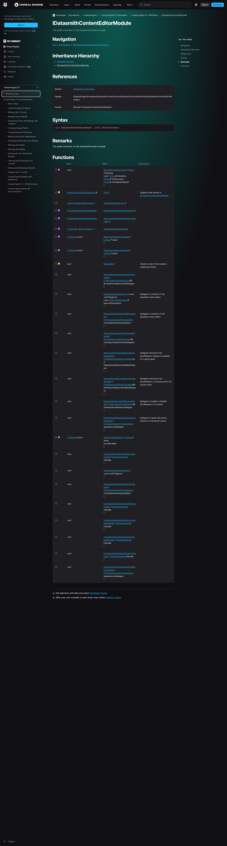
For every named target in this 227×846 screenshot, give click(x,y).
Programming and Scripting (20, 132)
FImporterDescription (84, 203)
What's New (13, 104)
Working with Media (16, 149)
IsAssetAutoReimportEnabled (116, 250)
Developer (61, 15)
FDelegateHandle (120, 457)
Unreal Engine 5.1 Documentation (17, 99)
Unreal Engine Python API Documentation (19, 190)
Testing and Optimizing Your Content (20, 162)
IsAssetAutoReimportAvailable (117, 237)
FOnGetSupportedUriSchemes (117, 339)
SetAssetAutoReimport (114, 437)
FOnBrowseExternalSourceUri (117, 280)
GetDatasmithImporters (114, 203)
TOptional (71, 229)
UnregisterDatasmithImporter (116, 470)
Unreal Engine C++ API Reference (23, 184)
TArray (70, 203)
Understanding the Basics (19, 108)
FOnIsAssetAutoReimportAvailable (118, 359)
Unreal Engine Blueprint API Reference (20, 178)
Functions (185, 66)
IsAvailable (108, 264)
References (186, 54)
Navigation (185, 45)
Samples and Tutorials (17, 172)
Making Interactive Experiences (22, 136)
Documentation (75, 15)
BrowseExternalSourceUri (115, 170)
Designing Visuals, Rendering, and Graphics (23, 122)
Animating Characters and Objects (23, 141)
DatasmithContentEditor (84, 89)
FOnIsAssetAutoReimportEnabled (118, 385)
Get (105, 192)
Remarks (185, 62)
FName (131, 170)
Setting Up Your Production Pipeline (20, 154)
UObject (107, 240)
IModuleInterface (65, 61)
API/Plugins (64, 45)
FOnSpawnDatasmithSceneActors (82, 218)
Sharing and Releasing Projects (21, 168)
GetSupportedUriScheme (115, 229)
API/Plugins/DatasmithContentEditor (91, 45)
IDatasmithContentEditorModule (81, 192)
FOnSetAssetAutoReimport (121, 404)
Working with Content (17, 112)
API (54, 45)
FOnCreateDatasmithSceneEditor (82, 211)
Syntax (184, 58)
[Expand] (6, 104)
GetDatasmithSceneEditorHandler (119, 211)
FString (112, 176)
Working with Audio (16, 145)
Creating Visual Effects (18, 128)
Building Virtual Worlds (17, 116)
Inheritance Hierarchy (190, 49)
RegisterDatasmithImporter (115, 294)
